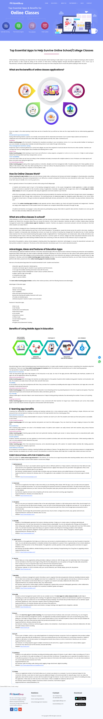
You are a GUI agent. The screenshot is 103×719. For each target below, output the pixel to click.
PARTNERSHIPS (73, 3)
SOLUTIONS (54, 3)
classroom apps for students (63, 196)
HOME (46, 3)
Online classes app (87, 61)
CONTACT (89, 3)
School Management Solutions (39, 702)
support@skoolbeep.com (59, 701)
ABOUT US (63, 3)
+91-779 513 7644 (57, 696)
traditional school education (71, 153)
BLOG (82, 3)
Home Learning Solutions (37, 699)
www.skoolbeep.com (58, 704)
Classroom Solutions (36, 696)
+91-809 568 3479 (57, 697)
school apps (70, 142)
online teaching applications (32, 180)
